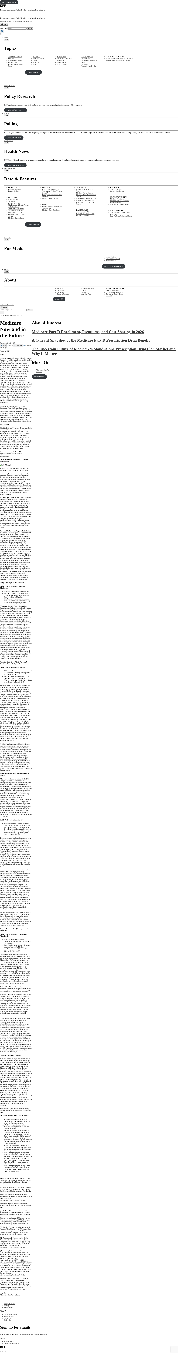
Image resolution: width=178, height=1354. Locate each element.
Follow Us (10, 21)
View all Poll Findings (13, 137)
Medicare (36, 64)
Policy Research (9, 86)
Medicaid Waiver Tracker (84, 193)
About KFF (59, 299)
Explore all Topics (33, 72)
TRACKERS (81, 187)
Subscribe (3, 21)
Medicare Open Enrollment (51, 210)
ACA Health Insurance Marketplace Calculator (15, 211)
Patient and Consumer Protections (64, 59)
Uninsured (84, 64)
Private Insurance (62, 64)
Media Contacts (111, 257)
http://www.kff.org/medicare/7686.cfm (12, 1275)
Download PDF (5, 351)
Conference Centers (20, 21)
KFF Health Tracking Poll (50, 189)
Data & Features (9, 168)
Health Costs (12, 62)
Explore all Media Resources (113, 266)
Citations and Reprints (113, 259)
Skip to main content (9, 2)
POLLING (46, 187)
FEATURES (12, 197)
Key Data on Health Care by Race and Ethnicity (85, 214)
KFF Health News (11, 160)
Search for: (4, 28)
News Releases (111, 261)
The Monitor (12, 201)
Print (4, 345)
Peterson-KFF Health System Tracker (118, 60)
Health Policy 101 (14, 203)
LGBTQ (35, 60)
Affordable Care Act (15, 57)
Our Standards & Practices (114, 292)
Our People (60, 290)
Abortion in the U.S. (83, 212)
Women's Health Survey (50, 198)
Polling (6, 113)
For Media (7, 238)
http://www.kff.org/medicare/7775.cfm (12, 1200)
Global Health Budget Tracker (86, 198)
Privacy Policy (9, 1341)
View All (109, 296)
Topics (6, 38)
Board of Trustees (63, 294)
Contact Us (85, 292)
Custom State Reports (117, 191)
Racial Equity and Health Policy (87, 57)
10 (1, 1278)
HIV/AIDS (36, 57)
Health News (8, 141)
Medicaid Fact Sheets (117, 199)
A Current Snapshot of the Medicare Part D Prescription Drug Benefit (91, 340)
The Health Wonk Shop (16, 209)
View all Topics (39, 377)
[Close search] (2, 31)
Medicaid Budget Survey (16, 218)
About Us (60, 288)
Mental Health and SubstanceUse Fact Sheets (119, 201)
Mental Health (61, 57)
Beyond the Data (13, 191)
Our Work (60, 292)
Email (11, 345)
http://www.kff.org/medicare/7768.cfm (12, 1247)
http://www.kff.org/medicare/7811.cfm (13, 1234)
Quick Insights (13, 199)
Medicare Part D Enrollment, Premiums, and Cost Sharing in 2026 (88, 332)
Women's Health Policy (89, 66)
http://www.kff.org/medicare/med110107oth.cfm (15, 1262)
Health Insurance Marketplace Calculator (119, 58)
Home (2, 315)
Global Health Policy (15, 60)
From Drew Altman (14, 189)
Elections (11, 58)
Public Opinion (62, 62)
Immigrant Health (38, 58)
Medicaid (36, 62)
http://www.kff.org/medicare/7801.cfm (12, 1289)
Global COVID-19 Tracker (85, 200)
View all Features (33, 224)
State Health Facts (116, 189)
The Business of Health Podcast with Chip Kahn (18, 206)
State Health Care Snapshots (119, 204)
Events (83, 290)
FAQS (44, 204)
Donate (29, 21)
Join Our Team (86, 294)
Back (6, 39)
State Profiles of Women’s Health (121, 216)
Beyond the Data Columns (114, 294)
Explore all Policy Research (15, 110)
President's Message (112, 290)
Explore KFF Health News (15, 165)
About (6, 269)
